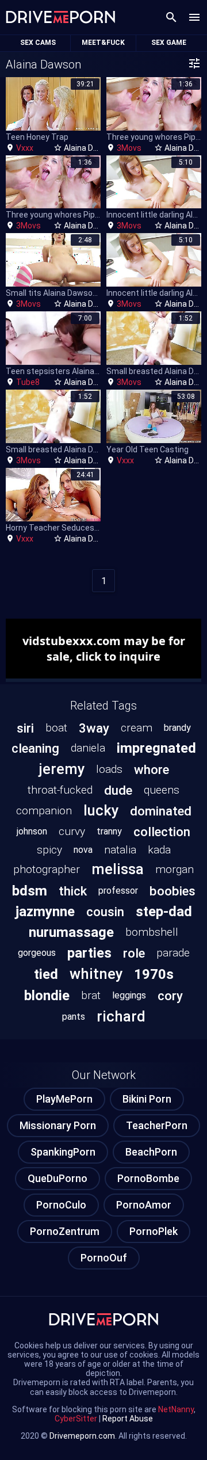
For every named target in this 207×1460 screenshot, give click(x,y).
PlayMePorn (64, 1099)
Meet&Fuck (103, 43)
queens (161, 789)
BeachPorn (151, 1152)
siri (25, 728)
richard (121, 1016)
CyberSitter (76, 1418)
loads (109, 769)
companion (44, 810)
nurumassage (71, 932)
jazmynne (45, 912)
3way (94, 728)
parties (89, 953)
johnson (32, 831)
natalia (120, 849)
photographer (46, 869)
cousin (105, 911)
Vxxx (24, 148)
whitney (96, 973)
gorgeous (37, 952)
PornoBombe (148, 1178)
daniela (88, 747)
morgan (174, 869)
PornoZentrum (64, 1231)
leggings (129, 995)
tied (46, 974)
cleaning (35, 748)
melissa (117, 869)
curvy (72, 831)
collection (161, 831)
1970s (154, 974)
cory (170, 995)
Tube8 (28, 382)
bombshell (151, 932)
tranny (109, 831)
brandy (177, 727)
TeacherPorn (156, 1125)
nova (83, 849)
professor (118, 890)
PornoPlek (153, 1231)
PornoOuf (103, 1258)
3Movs (129, 148)
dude (118, 790)
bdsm (29, 891)
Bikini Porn (146, 1099)
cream (136, 727)
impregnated (156, 748)
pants (73, 1016)
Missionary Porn (58, 1125)
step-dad (164, 912)
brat (91, 995)
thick (73, 890)
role (134, 953)
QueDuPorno (57, 1178)
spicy (49, 849)
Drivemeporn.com (82, 1435)
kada (159, 849)
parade (173, 952)
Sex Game (168, 43)
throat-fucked (60, 789)
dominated (160, 810)
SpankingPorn (62, 1152)
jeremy (62, 768)
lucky (100, 810)
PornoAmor (143, 1205)
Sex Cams (38, 43)
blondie (47, 996)
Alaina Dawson (91, 148)
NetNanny (176, 1409)
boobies (172, 890)
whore (151, 769)
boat (56, 727)
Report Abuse (127, 1418)
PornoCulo (61, 1205)
